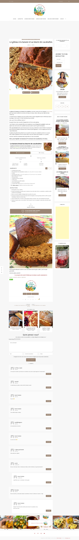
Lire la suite (62, 143)
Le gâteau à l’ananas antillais (62, 147)
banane (10, 277)
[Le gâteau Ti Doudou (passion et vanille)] (17, 319)
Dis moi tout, (27, 211)
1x (46, 168)
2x (48, 168)
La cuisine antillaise (25, 39)
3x (50, 168)
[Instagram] (11, 527)
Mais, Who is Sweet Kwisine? (53, 18)
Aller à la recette (27, 92)
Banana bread (49, 111)
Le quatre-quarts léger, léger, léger (62, 120)
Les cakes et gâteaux (32, 39)
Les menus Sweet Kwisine (29, 18)
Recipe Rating (11, 339)
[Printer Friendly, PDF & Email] (11, 279)
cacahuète (15, 277)
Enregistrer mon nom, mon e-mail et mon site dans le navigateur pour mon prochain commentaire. (31, 356)
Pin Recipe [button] (42, 152)
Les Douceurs (38, 39)
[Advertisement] (39, 30)
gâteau (19, 277)
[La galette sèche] (48, 319)
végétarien (23, 277)
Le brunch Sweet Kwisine (41, 18)
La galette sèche (48, 327)
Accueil (14, 18)
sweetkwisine (6, 521)
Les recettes (20, 18)
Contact (62, 18)
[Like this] (38, 299)
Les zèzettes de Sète (33, 327)
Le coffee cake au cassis (62, 172)
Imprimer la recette (35, 92)
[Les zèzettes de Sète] (33, 319)
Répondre (48, 387)
